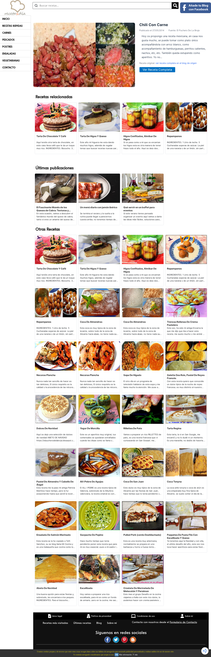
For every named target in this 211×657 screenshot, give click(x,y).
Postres (7, 46)
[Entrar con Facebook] (195, 7)
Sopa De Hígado (132, 375)
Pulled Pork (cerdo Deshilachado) (142, 534)
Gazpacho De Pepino (91, 534)
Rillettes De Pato (132, 428)
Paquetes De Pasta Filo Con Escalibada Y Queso (182, 536)
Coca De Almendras (91, 321)
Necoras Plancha (45, 375)
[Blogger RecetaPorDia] (134, 640)
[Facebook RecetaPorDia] (108, 640)
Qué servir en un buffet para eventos (139, 209)
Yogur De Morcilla (90, 428)
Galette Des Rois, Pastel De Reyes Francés (186, 377)
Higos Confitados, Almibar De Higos (139, 138)
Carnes (6, 32)
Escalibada (86, 588)
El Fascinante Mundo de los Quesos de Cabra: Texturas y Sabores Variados (52, 209)
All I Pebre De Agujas (91, 481)
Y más (135, 655)
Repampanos (174, 136)
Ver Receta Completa (157, 69)
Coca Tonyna (174, 481)
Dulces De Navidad (47, 428)
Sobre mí (112, 623)
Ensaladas (9, 53)
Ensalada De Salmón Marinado (53, 534)
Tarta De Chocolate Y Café (51, 136)
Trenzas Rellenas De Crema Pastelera (182, 323)
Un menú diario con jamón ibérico (98, 207)
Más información (125, 655)
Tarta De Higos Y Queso (93, 136)
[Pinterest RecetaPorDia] (125, 640)
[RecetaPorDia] (15, 7)
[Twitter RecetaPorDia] (117, 640)
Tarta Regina (174, 428)
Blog (99, 623)
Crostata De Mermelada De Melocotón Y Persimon (138, 590)
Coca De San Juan (133, 481)
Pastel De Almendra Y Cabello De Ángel (55, 483)
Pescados (8, 39)
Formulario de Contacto (183, 622)
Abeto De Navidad (46, 588)
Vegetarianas (11, 60)
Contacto (8, 67)
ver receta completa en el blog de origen (176, 63)
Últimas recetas (82, 623)
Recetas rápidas (12, 26)
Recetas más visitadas (56, 623)
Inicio (6, 19)
